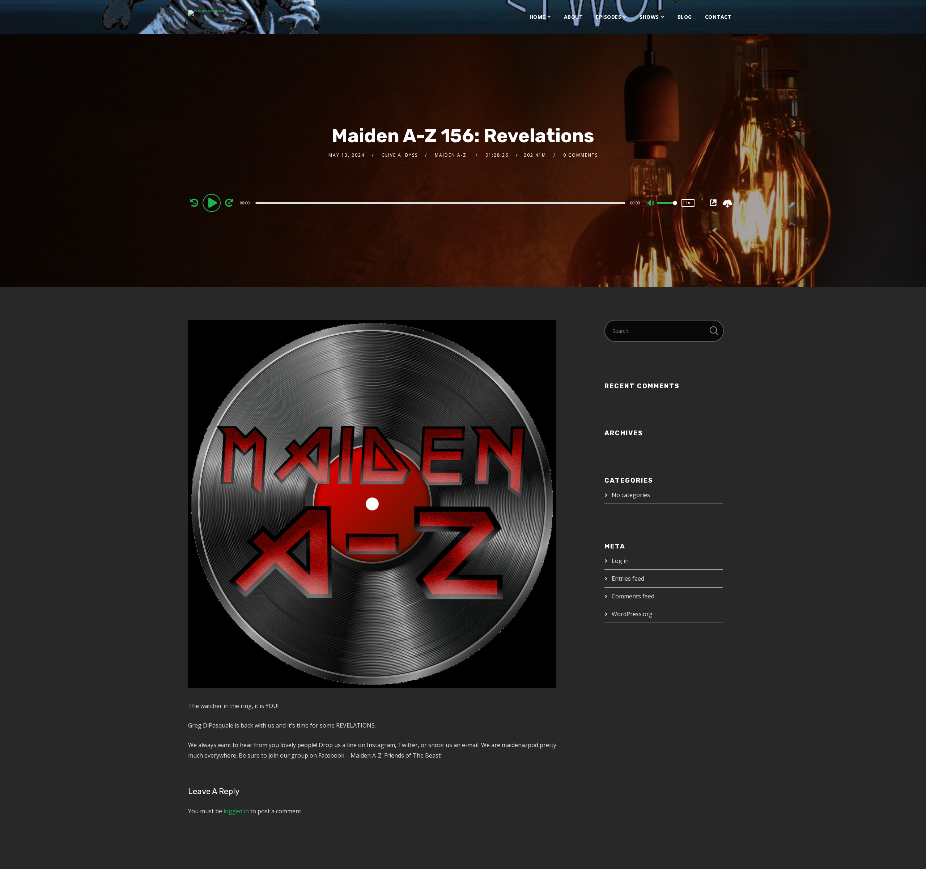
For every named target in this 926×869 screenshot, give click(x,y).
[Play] (212, 202)
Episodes (608, 16)
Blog (684, 16)
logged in (236, 811)
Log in (620, 561)
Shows (649, 16)
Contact (718, 16)
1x (688, 203)
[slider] (667, 208)
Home (537, 16)
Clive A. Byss (400, 155)
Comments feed (633, 596)
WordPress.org (632, 614)
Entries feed (628, 578)
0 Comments (580, 155)
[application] (441, 202)
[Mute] (651, 203)
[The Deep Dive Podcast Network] (206, 13)
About (573, 16)
